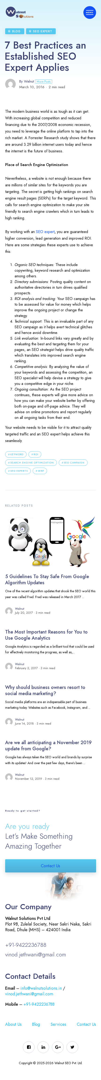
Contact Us (50, 866)
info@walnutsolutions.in (41, 988)
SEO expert (45, 231)
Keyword (16, 454)
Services (58, 1024)
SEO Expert (42, 31)
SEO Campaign (74, 462)
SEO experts (19, 471)
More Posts (43, 81)
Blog (16, 31)
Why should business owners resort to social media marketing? (45, 690)
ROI (36, 454)
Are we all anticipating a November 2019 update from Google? (48, 745)
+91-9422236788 (25, 945)
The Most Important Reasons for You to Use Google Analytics (46, 635)
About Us (13, 1024)
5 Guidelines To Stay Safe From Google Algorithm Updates (47, 579)
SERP (41, 471)
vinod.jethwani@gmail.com (35, 954)
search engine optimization (32, 462)
